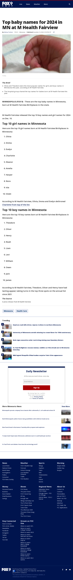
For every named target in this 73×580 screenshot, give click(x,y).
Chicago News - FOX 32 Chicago (45, 494)
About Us (61, 486)
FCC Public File (61, 505)
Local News (6, 466)
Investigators (6, 472)
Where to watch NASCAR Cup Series (27, 535)
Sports (41, 463)
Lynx (40, 477)
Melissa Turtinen (8, 32)
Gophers (41, 468)
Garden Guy (60, 468)
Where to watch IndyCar (25, 539)
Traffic (23, 476)
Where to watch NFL (27, 526)
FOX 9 (16, 32)
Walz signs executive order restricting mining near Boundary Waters (38, 340)
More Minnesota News (11, 406)
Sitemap (59, 501)
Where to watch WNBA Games (25, 555)
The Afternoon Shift (27, 510)
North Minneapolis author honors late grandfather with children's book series (25, 419)
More (46, 4)
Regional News (45, 486)
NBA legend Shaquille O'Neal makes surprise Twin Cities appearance (37, 355)
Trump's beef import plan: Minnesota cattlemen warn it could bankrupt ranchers (26, 436)
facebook (62, 569)
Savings (4, 498)
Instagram (5, 533)
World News (6, 470)
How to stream (7, 524)
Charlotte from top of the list (16, 204)
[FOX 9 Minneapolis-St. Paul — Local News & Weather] (8, 4)
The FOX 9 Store (26, 516)
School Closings (25, 470)
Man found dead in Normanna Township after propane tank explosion (23, 427)
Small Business (7, 496)
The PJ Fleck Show (26, 503)
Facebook (5, 531)
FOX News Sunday (8, 479)
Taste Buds (24, 507)
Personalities (61, 494)
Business (5, 492)
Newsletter (5, 528)
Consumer (5, 477)
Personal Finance (7, 489)
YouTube (5, 540)
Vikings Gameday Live (27, 501)
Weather (24, 463)
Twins (40, 470)
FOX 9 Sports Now (26, 505)
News (4, 463)
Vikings (41, 466)
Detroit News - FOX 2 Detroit (45, 498)
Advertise (60, 503)
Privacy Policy (38, 397)
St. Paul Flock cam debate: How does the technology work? (20, 444)
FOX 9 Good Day (26, 494)
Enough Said (24, 498)
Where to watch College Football (26, 529)
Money (5, 486)
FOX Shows (24, 489)
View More (66, 406)
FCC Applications (62, 507)
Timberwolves (43, 475)
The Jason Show (26, 492)
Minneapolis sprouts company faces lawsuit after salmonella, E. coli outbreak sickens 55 (28, 410)
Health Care (22, 311)
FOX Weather (25, 479)
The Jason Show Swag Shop (27, 513)
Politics (4, 475)
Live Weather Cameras (25, 473)
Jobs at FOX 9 (61, 496)
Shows (23, 486)
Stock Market (6, 494)
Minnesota (22, 32)
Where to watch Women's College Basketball (26, 550)
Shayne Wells (61, 466)
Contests (60, 492)
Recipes (59, 470)
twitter (66, 569)
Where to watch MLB (27, 532)
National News (6, 468)
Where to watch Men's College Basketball (25, 544)
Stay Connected (9, 521)
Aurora (41, 482)
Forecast (23, 468)
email (69, 569)
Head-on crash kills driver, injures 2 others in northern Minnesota (37, 325)
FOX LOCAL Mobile (8, 526)
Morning (60, 463)
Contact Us (60, 489)
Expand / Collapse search (69, 4)
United (41, 479)
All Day (23, 496)
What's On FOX (61, 498)
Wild (40, 472)
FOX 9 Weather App (27, 466)
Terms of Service (37, 398)
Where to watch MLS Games (27, 559)
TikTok (4, 537)
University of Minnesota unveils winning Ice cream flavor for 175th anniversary (42, 332)
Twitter (4, 535)
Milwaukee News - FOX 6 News (44, 490)
